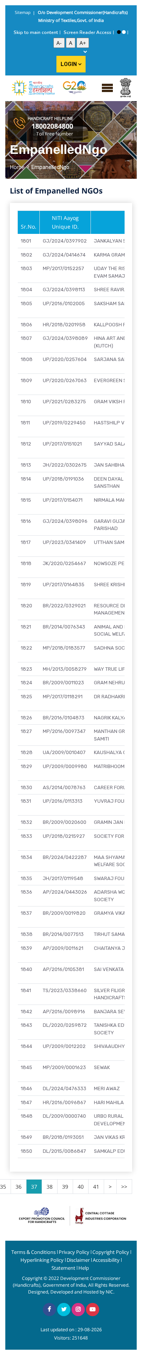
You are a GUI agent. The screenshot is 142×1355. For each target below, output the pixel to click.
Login (69, 64)
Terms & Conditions (33, 1252)
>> (124, 1186)
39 (65, 1186)
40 (81, 1186)
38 (50, 1186)
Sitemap (23, 12)
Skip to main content (36, 32)
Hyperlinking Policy (42, 1260)
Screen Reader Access (87, 32)
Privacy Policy (74, 1252)
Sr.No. (28, 226)
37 (34, 1186)
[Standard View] (124, 32)
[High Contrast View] (119, 32)
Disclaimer (78, 1260)
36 (19, 1186)
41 (96, 1186)
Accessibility (106, 1260)
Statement (63, 1268)
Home (17, 167)
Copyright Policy (110, 1252)
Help (83, 1268)
